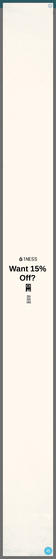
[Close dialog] (50, 6)
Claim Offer (28, 288)
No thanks (29, 298)
